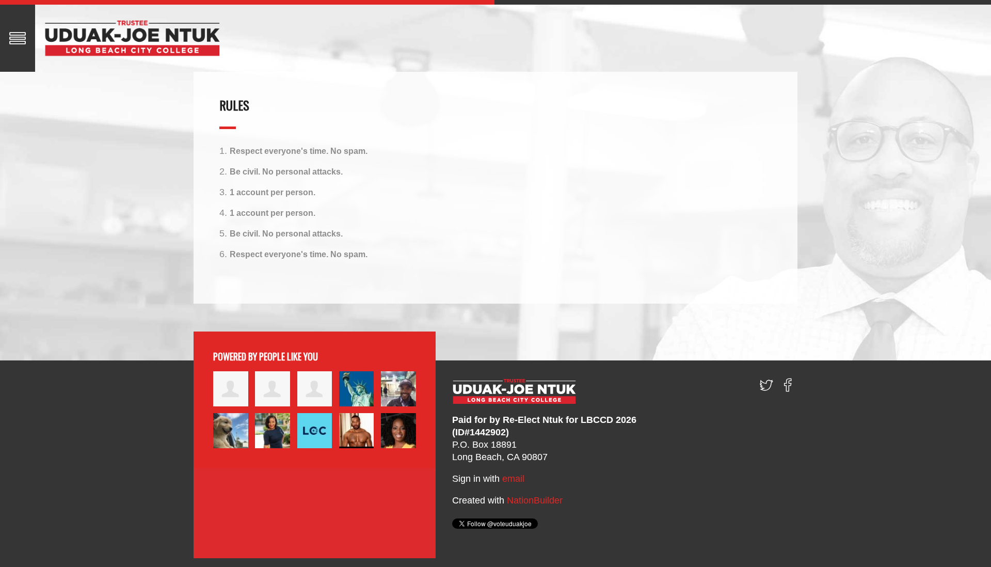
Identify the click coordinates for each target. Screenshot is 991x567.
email (513, 479)
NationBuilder (535, 500)
